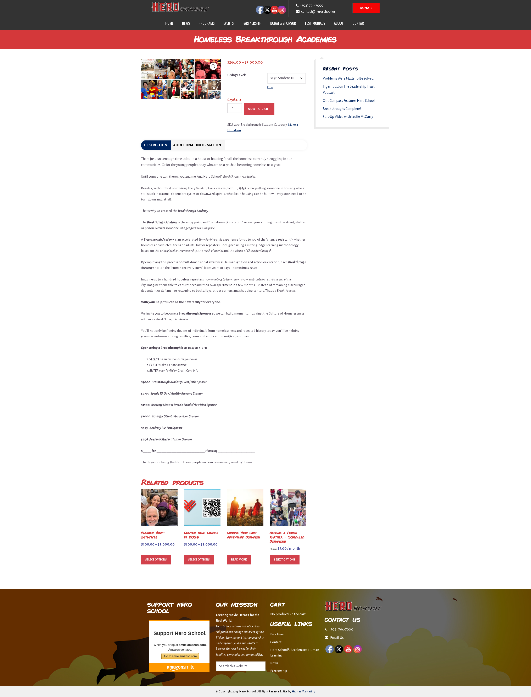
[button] (213, 66)
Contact (275, 642)
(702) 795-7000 (311, 5)
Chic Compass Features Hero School (349, 101)
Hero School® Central (180, 7)
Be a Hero (277, 634)
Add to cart (259, 109)
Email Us (337, 638)
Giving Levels (236, 75)
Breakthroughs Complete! (342, 109)
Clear (270, 87)
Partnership (278, 670)
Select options (156, 559)
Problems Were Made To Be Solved (348, 78)
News (274, 663)
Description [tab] (155, 145)
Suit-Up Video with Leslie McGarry (348, 117)
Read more (239, 559)
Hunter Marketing (303, 691)
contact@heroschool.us (318, 12)
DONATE (366, 8)
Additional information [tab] (197, 145)
